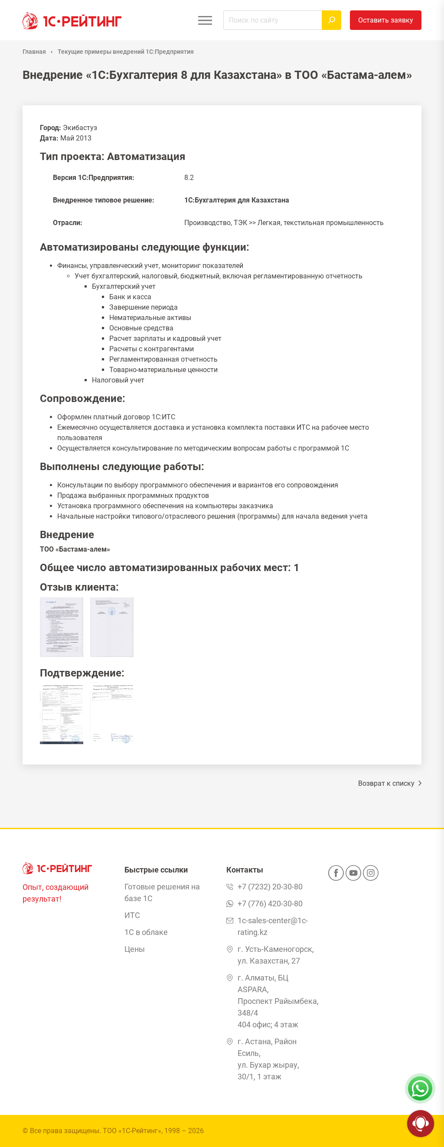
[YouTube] (353, 875)
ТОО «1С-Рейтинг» (132, 1131)
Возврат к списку (387, 783)
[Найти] (331, 20)
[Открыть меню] (205, 20)
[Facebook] (336, 875)
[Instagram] (371, 875)
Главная (34, 51)
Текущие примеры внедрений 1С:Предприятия (126, 51)
